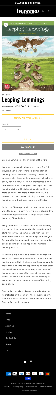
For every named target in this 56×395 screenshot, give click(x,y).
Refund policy (18, 387)
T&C (7, 350)
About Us (9, 326)
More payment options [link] (28, 153)
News (8, 344)
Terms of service (46, 387)
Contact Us (10, 338)
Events (8, 332)
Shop (7, 320)
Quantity (5, 124)
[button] (5, 11)
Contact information (29, 391)
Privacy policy (31, 387)
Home (8, 314)
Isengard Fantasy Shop (26, 383)
